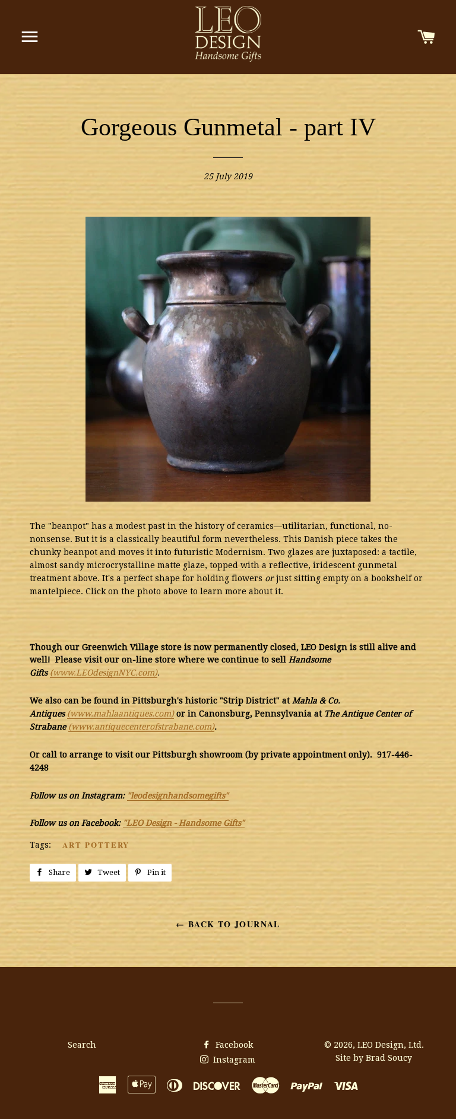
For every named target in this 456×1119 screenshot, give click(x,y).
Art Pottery (95, 844)
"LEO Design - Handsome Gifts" (184, 823)
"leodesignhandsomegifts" (178, 795)
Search (82, 1045)
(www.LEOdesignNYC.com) (103, 672)
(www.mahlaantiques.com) (120, 713)
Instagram (233, 1059)
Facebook (233, 1045)
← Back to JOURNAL (228, 924)
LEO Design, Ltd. (390, 1045)
